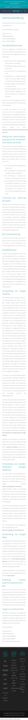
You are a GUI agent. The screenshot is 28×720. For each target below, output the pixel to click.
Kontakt (22, 715)
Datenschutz (12, 715)
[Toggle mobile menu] (25, 11)
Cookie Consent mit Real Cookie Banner (10, 719)
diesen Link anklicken (12, 447)
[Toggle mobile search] (22, 11)
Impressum (18, 715)
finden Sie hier (11, 575)
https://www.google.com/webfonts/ (12, 486)
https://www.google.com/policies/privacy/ (13, 530)
